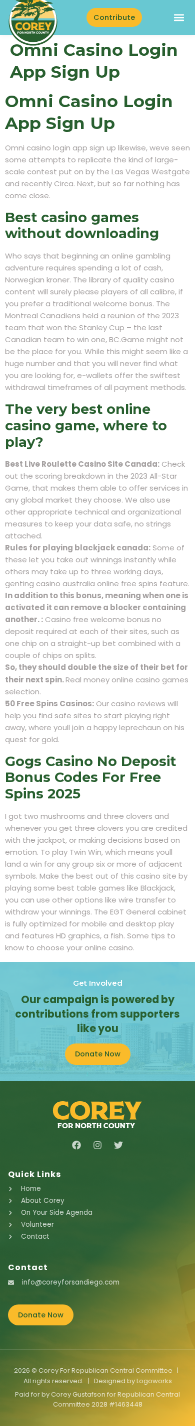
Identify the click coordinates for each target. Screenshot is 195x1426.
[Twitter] (118, 1145)
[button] (178, 17)
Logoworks (154, 1381)
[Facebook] (76, 1145)
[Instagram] (97, 1145)
